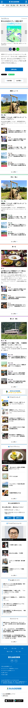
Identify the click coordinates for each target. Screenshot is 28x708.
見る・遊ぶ (13, 5)
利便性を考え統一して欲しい (12, 510)
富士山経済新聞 (14, 2)
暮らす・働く (22, 5)
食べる (7, 5)
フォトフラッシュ (5, 18)
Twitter (16, 660)
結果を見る (19, 517)
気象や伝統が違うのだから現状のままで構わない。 (14, 513)
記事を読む (14, 69)
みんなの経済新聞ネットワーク (14, 689)
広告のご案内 (5, 674)
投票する (9, 517)
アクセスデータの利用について (8, 670)
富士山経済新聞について (7, 666)
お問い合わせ (5, 672)
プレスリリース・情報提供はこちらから (10, 668)
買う (18, 5)
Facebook (12, 660)
